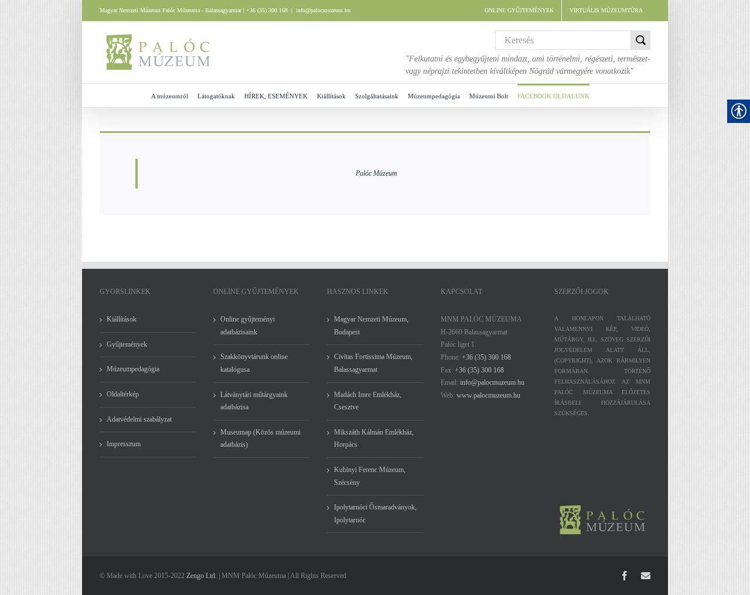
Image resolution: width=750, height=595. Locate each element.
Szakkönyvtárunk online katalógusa (254, 363)
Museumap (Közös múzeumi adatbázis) (260, 438)
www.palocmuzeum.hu (488, 395)
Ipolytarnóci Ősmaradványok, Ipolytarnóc (375, 513)
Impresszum (124, 444)
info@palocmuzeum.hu (323, 10)
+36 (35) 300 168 (486, 357)
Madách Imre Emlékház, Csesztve (367, 401)
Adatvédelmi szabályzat (139, 419)
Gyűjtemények (127, 344)
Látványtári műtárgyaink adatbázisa (254, 401)
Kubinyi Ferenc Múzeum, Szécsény (369, 476)
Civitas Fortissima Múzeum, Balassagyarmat (373, 363)
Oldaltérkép (123, 394)
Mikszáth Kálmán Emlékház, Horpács (374, 438)
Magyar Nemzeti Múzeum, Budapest (371, 325)
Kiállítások (122, 319)
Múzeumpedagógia (133, 369)
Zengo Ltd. (201, 576)
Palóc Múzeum (376, 173)
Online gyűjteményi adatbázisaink (247, 325)
